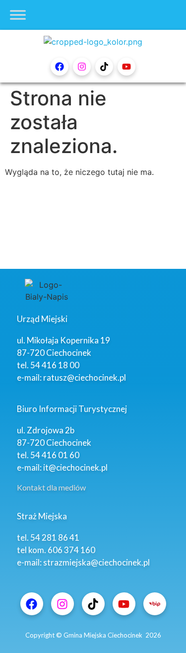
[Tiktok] (104, 67)
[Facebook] (59, 67)
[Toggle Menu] (18, 14)
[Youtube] (126, 67)
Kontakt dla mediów (51, 487)
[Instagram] (82, 67)
